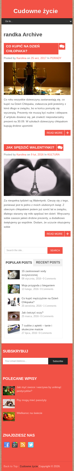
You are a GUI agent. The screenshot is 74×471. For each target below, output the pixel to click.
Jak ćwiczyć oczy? (32, 312)
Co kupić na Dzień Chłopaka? (23, 48)
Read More (55, 132)
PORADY (55, 58)
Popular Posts (19, 262)
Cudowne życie (35, 11)
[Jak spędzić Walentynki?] (37, 177)
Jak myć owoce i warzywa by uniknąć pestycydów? (39, 389)
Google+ (15, 445)
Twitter (31, 445)
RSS (23, 445)
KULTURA (53, 154)
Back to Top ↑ (12, 466)
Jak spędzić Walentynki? (30, 147)
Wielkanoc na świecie (29, 413)
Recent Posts (48, 262)
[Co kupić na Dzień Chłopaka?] (37, 78)
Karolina (21, 58)
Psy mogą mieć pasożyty (31, 400)
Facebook (7, 445)
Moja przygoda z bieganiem (38, 285)
